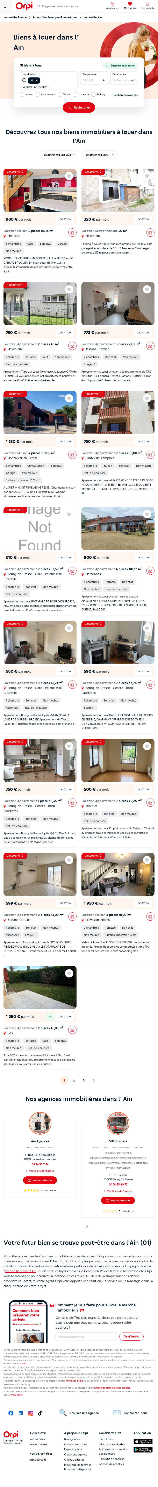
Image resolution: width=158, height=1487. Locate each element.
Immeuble (83, 94)
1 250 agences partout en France (57, 6)
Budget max (89, 74)
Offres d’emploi (74, 1459)
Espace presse (73, 1449)
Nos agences (72, 1439)
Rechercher (82, 107)
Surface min (119, 74)
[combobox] (41, 80)
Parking (101, 94)
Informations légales (112, 1444)
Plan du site (106, 1439)
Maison (29, 94)
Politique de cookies (111, 1458)
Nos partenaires (40, 1453)
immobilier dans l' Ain (20, 1271)
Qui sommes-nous (75, 1444)
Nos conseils (37, 1439)
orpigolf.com (37, 1459)
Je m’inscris (131, 1336)
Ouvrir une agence (75, 1454)
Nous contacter (42, 1180)
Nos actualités (38, 1444)
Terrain (67, 94)
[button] (36, 80)
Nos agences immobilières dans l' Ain (79, 1099)
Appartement (48, 94)
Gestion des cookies (111, 1464)
